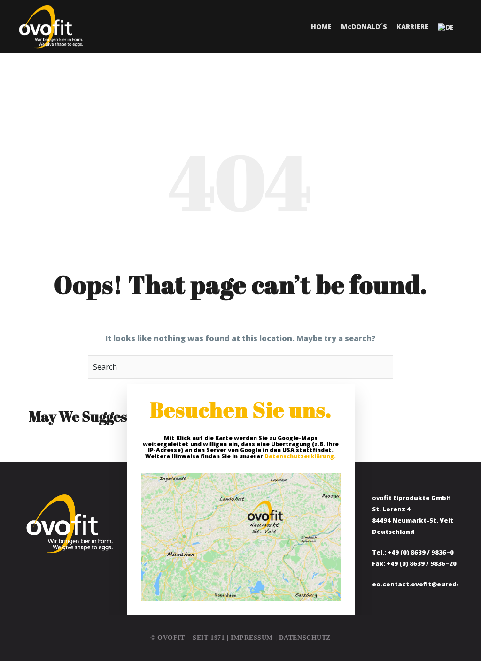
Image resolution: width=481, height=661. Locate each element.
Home (321, 26)
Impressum (252, 637)
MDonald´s (364, 26)
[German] (446, 26)
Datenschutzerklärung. (300, 456)
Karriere (412, 26)
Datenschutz (305, 637)
